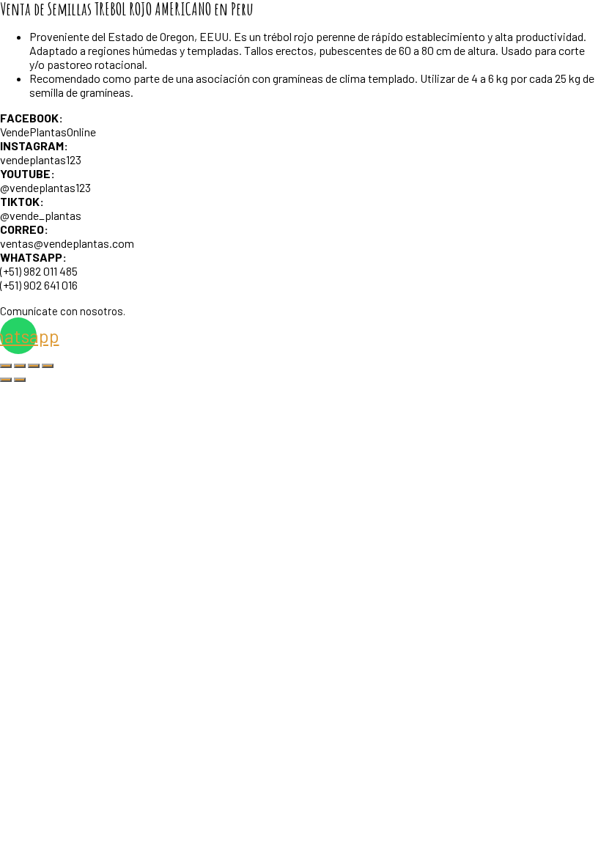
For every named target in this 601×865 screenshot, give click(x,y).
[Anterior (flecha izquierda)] (6, 380)
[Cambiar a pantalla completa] (20, 366)
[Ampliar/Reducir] (6, 366)
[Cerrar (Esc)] (48, 366)
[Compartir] (34, 366)
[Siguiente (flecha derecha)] (20, 380)
